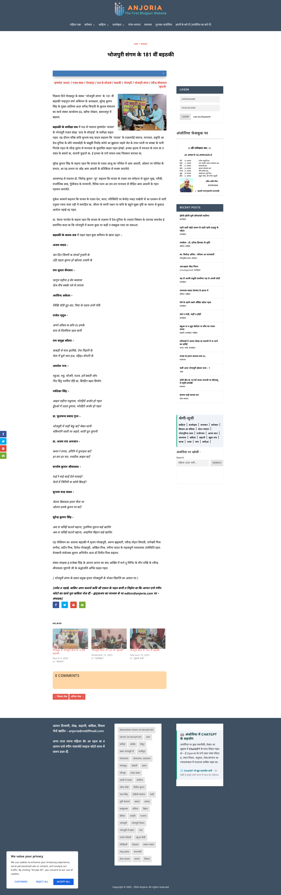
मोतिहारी (123, 844)
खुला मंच (213, 437)
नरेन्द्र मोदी (124, 787)
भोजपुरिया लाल (185, 258)
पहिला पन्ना (75, 25)
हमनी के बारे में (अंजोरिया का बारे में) (193, 25)
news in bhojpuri (130, 737)
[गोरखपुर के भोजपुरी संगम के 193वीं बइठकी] (70, 638)
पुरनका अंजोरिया (163, 25)
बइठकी (117, 83)
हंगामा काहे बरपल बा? (189, 395)
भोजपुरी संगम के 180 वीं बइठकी (145, 650)
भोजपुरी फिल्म (138, 823)
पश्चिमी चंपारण (139, 794)
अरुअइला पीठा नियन (189, 266)
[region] (42, 869)
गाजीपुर (142, 751)
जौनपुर (123, 773)
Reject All (42, 881)
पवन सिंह (124, 794)
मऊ (140, 830)
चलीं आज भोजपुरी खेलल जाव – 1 (195, 368)
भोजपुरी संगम (141, 83)
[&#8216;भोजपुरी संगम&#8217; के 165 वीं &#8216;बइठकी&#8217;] (109, 638)
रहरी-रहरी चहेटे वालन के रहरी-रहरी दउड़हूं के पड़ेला (199, 229)
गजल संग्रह (78, 83)
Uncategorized (186, 270)
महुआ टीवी (140, 837)
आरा (148, 737)
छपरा (144, 765)
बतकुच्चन (124, 808)
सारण (137, 859)
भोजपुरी (128, 83)
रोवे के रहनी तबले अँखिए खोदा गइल (195, 302)
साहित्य (102, 25)
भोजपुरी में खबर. (127, 830)
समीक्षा (205, 442)
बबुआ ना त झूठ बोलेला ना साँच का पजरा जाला (197, 328)
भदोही (132, 816)
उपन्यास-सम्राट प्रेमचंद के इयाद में (194, 290)
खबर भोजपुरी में (127, 751)
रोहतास (135, 844)
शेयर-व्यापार (134, 25)
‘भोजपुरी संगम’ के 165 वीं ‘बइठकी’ (107, 650)
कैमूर (142, 744)
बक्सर (137, 801)
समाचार (148, 25)
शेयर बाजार (125, 859)
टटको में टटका (126, 780)
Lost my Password (201, 117)
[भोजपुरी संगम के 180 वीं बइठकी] (147, 638)
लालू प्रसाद (124, 851)
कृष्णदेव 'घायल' (62, 83)
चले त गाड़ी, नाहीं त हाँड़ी (190, 314)
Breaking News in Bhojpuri (136, 730)
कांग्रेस (132, 744)
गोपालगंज (124, 758)
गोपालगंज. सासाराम (142, 758)
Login (185, 116)
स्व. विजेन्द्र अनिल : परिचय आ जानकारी (197, 254)
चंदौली (134, 765)
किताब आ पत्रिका (187, 429)
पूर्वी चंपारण (125, 801)
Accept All (63, 881)
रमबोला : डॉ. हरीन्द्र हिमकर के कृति (195, 242)
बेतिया (122, 816)
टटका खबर (135, 773)
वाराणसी (137, 851)
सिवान (147, 859)
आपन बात (212, 433)
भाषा (136, 44)
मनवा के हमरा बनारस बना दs (192, 356)
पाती (152, 794)
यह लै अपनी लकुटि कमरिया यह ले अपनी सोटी (200, 278)
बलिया (135, 808)
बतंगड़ (147, 801)
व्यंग (197, 442)
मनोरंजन (183, 360)
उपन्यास (182, 437)
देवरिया (140, 780)
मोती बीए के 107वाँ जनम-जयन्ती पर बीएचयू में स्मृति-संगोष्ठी (199, 382)
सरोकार (88, 25)
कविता (182, 246)
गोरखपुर (90, 83)
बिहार (145, 808)
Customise (20, 881)
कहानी (182, 333)
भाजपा (143, 816)
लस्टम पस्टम (148, 844)
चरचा (182, 348)
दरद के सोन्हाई (104, 83)
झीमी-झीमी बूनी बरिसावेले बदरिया (194, 215)
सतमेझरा (117, 25)
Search (180, 457)
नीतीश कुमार (138, 787)
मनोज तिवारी (125, 837)
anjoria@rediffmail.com (86, 731)
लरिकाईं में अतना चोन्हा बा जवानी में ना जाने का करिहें (199, 343)
